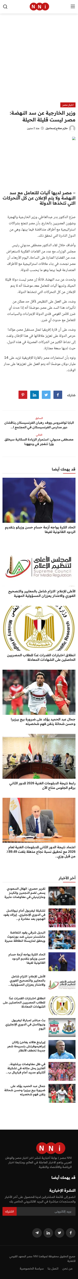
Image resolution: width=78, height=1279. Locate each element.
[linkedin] (48, 1233)
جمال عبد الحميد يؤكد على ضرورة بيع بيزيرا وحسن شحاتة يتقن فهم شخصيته (43, 721)
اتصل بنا (53, 1268)
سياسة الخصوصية (32, 1268)
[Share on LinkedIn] (34, 395)
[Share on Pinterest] (23, 395)
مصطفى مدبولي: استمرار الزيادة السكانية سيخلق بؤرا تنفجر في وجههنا (39, 441)
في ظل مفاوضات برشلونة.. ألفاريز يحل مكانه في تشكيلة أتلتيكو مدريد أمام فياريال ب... (25, 1068)
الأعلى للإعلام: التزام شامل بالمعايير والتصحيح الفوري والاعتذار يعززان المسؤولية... (26, 980)
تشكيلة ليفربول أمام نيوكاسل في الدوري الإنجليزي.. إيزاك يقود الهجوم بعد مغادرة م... (24, 915)
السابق (39, 418)
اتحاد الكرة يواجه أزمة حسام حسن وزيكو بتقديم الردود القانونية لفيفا (40, 529)
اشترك (9, 1211)
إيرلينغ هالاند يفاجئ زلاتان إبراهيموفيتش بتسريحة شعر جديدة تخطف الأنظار (26, 1046)
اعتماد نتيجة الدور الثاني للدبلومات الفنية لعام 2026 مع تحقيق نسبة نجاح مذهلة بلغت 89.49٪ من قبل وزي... (41, 851)
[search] (5, 6)
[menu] (73, 6)
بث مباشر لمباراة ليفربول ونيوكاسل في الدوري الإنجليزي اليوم (25, 1024)
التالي (39, 434)
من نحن (67, 1268)
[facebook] (71, 1233)
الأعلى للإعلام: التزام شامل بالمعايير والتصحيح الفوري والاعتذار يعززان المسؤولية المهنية (42, 593)
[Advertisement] (39, 61)
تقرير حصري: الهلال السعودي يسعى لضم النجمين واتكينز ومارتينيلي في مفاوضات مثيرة (25, 893)
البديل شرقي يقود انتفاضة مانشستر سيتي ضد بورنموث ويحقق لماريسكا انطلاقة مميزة (25, 937)
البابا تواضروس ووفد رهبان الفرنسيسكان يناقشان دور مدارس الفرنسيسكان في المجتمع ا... (39, 425)
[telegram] (37, 1233)
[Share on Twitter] (46, 395)
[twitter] (59, 1233)
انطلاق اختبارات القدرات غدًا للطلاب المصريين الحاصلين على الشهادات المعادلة (41, 657)
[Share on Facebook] (57, 395)
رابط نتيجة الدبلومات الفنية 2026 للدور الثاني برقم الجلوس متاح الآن (42, 785)
